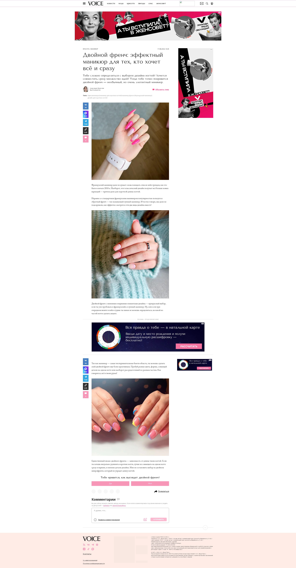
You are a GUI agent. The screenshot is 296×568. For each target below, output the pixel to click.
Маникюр (94, 49)
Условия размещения (90, 560)
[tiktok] (88, 549)
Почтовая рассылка (201, 3)
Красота (86, 49)
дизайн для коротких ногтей (97, 98)
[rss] (84, 544)
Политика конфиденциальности (94, 563)
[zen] (97, 544)
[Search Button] (207, 3)
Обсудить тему (162, 89)
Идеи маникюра (93, 96)
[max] (93, 549)
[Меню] (84, 3)
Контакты (87, 554)
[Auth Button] (212, 3)
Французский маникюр (143, 96)
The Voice (96, 3)
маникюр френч (128, 96)
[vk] (88, 544)
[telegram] (93, 544)
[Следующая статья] (148, 527)
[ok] (84, 549)
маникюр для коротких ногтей (110, 96)
